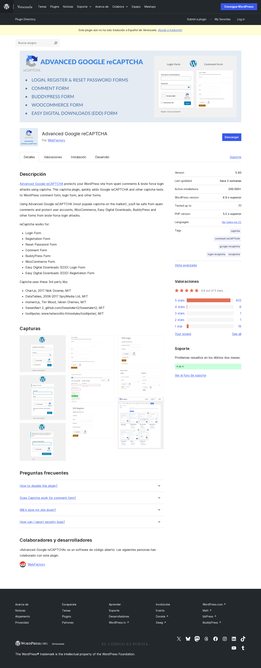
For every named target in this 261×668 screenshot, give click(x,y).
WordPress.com (214, 604)
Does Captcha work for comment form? (48, 498)
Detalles (29, 157)
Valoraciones (53, 157)
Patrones (68, 622)
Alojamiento (22, 616)
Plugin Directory (25, 19)
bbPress (209, 616)
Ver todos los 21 (231, 222)
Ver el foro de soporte (190, 375)
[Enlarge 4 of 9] (109, 340)
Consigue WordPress (239, 6)
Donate (162, 616)
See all (236, 334)
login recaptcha (216, 254)
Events (160, 610)
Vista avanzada (186, 265)
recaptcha (234, 254)
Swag (161, 622)
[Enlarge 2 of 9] (60, 380)
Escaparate (69, 604)
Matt (207, 610)
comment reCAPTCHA (227, 238)
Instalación (78, 157)
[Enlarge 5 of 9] (109, 378)
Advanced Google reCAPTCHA (41, 184)
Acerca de (21, 604)
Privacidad (22, 622)
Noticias (20, 610)
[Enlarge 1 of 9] (60, 340)
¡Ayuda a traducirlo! (170, 30)
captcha (235, 231)
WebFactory (56, 140)
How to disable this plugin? (39, 486)
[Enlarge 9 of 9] (158, 402)
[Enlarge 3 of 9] (60, 428)
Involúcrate (163, 604)
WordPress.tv (119, 622)
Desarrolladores (119, 616)
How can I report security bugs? (42, 522)
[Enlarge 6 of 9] (109, 411)
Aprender (115, 604)
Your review (183, 334)
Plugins (66, 616)
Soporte (235, 157)
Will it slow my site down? (38, 510)
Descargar (232, 137)
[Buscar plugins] (56, 43)
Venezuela (58, 643)
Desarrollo (102, 157)
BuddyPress (212, 622)
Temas (66, 610)
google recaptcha (230, 246)
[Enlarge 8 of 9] (158, 373)
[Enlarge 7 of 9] (158, 340)
